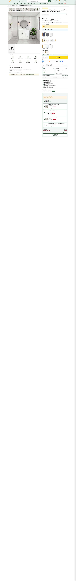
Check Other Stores (65, 75)
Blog (48, 3)
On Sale (65, 3)
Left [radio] (43, 52)
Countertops (35, 3)
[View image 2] (13, 9)
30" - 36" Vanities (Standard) (14, 5)
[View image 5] (24, 9)
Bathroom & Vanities (13, 3)
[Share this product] (67, 10)
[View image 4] (21, 9)
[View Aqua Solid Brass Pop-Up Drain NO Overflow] (46, 113)
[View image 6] (28, 9)
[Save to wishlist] (67, 15)
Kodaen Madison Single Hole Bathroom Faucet (53, 104)
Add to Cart (58, 57)
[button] (55, 83)
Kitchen (29, 3)
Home (9, 5)
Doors (20, 3)
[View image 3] (17, 9)
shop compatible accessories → (30, 74)
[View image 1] (10, 9)
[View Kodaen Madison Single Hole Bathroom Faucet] (46, 106)
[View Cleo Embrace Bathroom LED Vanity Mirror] (46, 119)
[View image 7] (31, 9)
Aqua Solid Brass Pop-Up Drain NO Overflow (53, 110)
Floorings (25, 3)
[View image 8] (35, 9)
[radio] (43, 35)
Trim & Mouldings (42, 3)
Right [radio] (47, 52)
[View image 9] (38, 9)
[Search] (49, 1)
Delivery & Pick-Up (60, 3)
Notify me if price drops (46, 24)
